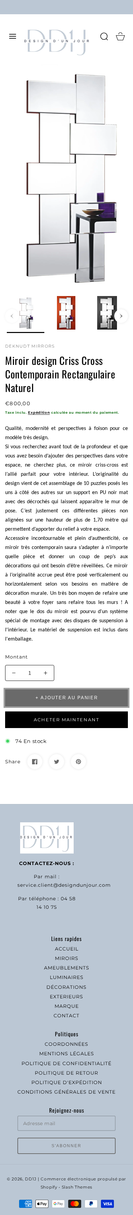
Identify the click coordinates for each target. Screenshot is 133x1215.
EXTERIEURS (66, 997)
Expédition (39, 412)
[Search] (104, 36)
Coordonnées (66, 1044)
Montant (16, 657)
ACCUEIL (66, 949)
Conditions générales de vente (66, 1092)
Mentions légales (66, 1054)
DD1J (30, 1179)
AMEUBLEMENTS (66, 968)
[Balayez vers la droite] (121, 316)
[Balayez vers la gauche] (12, 316)
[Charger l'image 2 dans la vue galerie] (66, 314)
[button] (12, 36)
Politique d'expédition (66, 1082)
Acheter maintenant (66, 719)
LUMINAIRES (67, 977)
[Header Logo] (58, 36)
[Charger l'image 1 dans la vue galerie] (25, 314)
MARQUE (67, 1006)
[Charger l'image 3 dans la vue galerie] (107, 314)
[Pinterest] (78, 761)
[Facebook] (34, 761)
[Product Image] (66, 176)
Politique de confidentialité (66, 1063)
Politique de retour (66, 1073)
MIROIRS (66, 958)
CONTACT (66, 1016)
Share (12, 762)
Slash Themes (77, 1187)
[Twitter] (56, 761)
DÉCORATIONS (66, 987)
